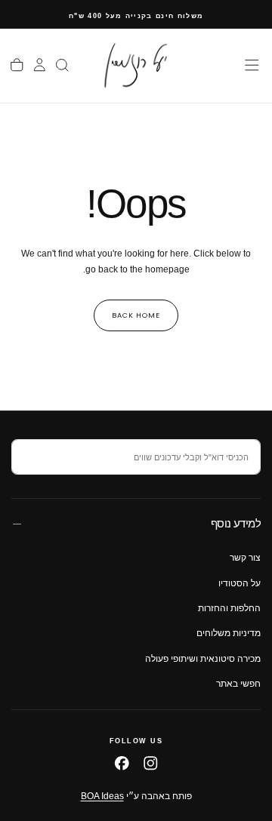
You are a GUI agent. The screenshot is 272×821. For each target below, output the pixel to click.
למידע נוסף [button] (236, 523)
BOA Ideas (102, 796)
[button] (252, 65)
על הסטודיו (239, 583)
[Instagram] (150, 763)
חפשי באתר (238, 683)
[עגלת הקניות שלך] (17, 65)
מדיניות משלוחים (228, 633)
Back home (136, 315)
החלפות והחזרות (229, 608)
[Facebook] (122, 763)
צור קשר (245, 557)
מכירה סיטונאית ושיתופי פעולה (203, 658)
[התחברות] (39, 65)
